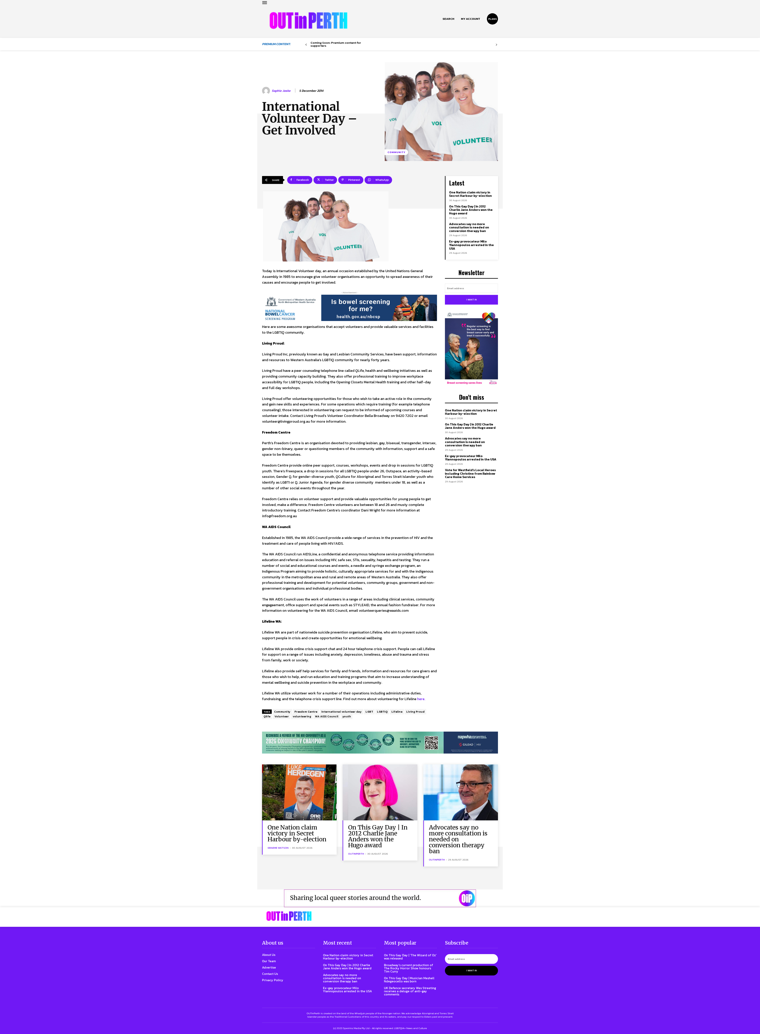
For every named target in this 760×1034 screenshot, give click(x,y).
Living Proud (415, 712)
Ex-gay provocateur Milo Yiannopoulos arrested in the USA (471, 245)
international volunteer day (341, 712)
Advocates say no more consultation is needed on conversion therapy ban (469, 227)
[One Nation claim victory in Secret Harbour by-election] (299, 792)
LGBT (369, 712)
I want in (471, 299)
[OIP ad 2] (380, 898)
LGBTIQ (382, 712)
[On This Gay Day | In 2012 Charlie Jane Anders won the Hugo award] (380, 792)
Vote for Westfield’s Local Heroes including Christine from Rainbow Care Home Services (470, 473)
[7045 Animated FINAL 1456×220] (349, 308)
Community (396, 152)
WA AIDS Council (326, 716)
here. (421, 699)
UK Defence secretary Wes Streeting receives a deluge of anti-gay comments (410, 991)
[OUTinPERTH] (308, 20)
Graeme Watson (278, 848)
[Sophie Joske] (266, 91)
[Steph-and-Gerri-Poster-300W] (471, 348)
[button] (448, 19)
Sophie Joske (281, 91)
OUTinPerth (356, 854)
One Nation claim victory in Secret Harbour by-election (470, 194)
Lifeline (396, 712)
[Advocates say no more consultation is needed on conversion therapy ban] (460, 792)
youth (346, 716)
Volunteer (282, 716)
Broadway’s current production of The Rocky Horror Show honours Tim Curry (408, 968)
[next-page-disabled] (496, 44)
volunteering (302, 716)
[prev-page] (306, 44)
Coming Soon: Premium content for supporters (336, 44)
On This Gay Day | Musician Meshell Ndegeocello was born (409, 980)
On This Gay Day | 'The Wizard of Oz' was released (410, 957)
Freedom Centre (305, 712)
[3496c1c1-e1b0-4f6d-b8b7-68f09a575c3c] (380, 743)
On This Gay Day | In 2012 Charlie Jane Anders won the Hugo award (471, 210)
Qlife (267, 716)
